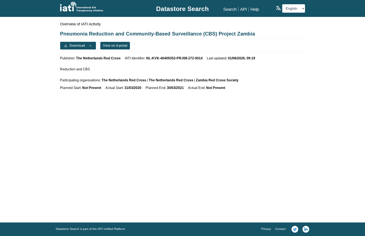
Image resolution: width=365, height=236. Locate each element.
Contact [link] (280, 229)
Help (255, 9)
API (243, 9)
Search (230, 9)
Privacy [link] (266, 229)
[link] (294, 229)
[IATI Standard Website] (101, 7)
